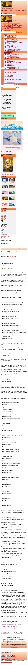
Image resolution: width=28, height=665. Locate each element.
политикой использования (6, 662)
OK (2, 663)
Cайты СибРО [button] (7, 69)
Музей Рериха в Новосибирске (13, 73)
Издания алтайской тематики (13, 33)
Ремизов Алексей (15, 248)
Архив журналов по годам (12, 57)
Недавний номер (10, 53)
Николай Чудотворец (11, 256)
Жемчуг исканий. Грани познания (14, 43)
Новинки (8, 60)
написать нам (17, 10)
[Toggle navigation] (2, 13)
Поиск (14, 15)
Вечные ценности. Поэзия (12, 47)
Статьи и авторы (10, 38)
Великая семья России (12, 41)
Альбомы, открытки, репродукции (14, 49)
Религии (8, 64)
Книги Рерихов (10, 63)
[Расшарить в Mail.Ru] (23, 641)
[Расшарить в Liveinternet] (17, 641)
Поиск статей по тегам (12, 56)
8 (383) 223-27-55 (6, 13)
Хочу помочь (9, 80)
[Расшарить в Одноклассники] (20, 639)
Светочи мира (10, 45)
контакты (11, 10)
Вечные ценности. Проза (12, 29)
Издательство (10, 76)
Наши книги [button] (6, 38)
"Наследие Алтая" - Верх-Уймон (14, 62)
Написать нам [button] (4, 653)
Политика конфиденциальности (8, 659)
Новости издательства (12, 35)
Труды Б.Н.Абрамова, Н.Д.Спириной (15, 42)
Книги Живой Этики (11, 78)
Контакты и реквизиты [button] (6, 652)
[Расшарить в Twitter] (4, 641)
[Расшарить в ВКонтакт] (6, 639)
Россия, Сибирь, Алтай (12, 51)
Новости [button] (5, 34)
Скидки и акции (10, 61)
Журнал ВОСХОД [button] (8, 52)
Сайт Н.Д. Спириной (11, 72)
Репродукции (9, 65)
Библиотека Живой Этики (12, 39)
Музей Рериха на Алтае (12, 58)
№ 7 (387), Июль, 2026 (6, 151)
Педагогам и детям (11, 67)
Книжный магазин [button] (7, 58)
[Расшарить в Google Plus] (12, 639)
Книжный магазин (10, 82)
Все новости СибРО (11, 37)
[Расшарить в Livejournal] (10, 641)
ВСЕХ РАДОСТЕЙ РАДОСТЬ (8, 174)
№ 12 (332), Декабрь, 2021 (11, 251)
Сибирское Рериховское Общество (14, 54)
